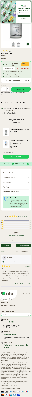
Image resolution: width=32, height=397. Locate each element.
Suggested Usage (9, 178)
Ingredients (7, 182)
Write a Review (25, 246)
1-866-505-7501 (8, 322)
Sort (17, 251)
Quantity (3, 85)
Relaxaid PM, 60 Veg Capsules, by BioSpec (19, 129)
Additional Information (11, 192)
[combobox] (19, 143)
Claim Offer (23, 16)
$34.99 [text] (15, 146)
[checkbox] (11, 131)
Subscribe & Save (13, 64)
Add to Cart (20, 89)
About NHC (5, 302)
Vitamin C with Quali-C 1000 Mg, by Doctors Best (19, 141)
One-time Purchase (12, 81)
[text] (16, 120)
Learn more (4, 95)
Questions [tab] (11, 241)
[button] (6, 51)
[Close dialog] (30, 1)
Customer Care (6, 299)
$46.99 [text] (15, 131)
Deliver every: (7, 68)
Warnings (6, 187)
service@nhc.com (10, 334)
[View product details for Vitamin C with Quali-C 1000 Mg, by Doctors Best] (6, 144)
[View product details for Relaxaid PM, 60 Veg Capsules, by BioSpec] (6, 132)
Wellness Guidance (8, 306)
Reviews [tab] (4, 241)
